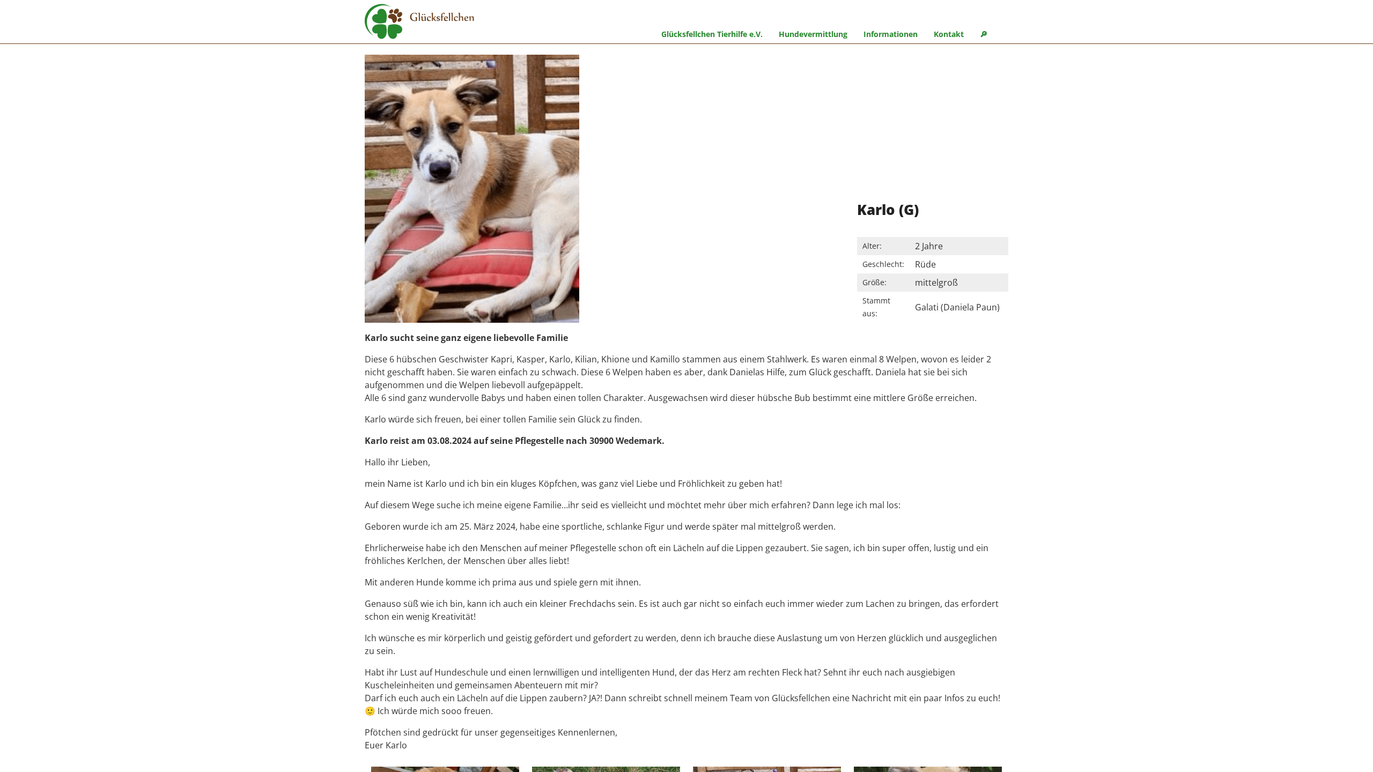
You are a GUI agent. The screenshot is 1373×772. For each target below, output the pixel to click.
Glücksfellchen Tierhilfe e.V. (712, 34)
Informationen (890, 34)
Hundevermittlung (813, 34)
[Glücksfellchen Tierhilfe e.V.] (419, 23)
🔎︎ (983, 34)
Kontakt (949, 34)
